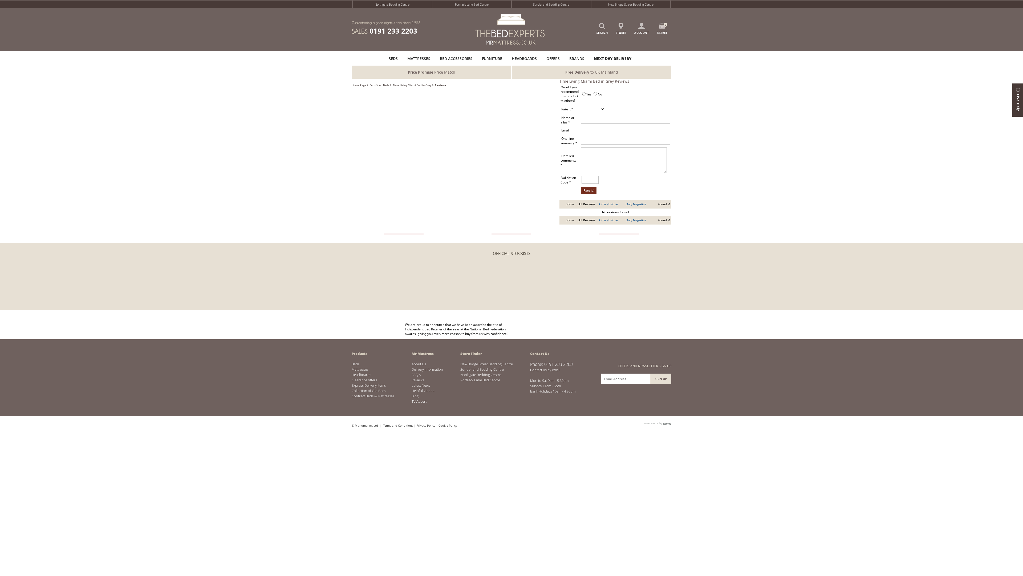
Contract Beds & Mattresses (373, 396)
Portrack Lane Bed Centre (472, 4)
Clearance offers (364, 380)
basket (662, 29)
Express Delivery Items (369, 385)
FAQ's (416, 374)
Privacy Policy (425, 425)
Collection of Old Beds (369, 390)
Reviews (440, 85)
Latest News (421, 385)
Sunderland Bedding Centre (551, 4)
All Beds (384, 85)
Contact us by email (545, 369)
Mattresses (360, 369)
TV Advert (419, 401)
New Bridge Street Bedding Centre (630, 4)
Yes (588, 94)
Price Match (431, 72)
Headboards (361, 374)
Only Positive (608, 204)
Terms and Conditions (398, 425)
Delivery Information (427, 369)
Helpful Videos (423, 390)
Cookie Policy (448, 425)
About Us (419, 364)
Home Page (359, 85)
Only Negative (636, 204)
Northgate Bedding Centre (392, 4)
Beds (373, 85)
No (600, 94)
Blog (415, 396)
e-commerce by (653, 423)
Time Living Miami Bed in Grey (412, 85)
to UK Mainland (591, 72)
